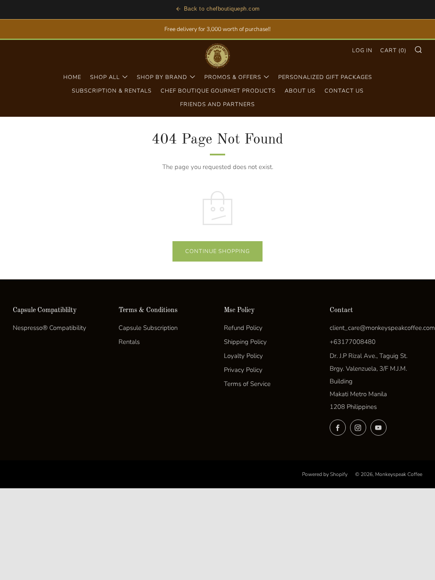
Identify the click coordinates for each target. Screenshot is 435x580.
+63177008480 (353, 342)
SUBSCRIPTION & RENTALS (112, 91)
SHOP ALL (105, 77)
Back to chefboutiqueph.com (222, 9)
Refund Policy (243, 328)
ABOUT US (300, 91)
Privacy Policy (243, 370)
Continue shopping (217, 251)
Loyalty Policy (243, 356)
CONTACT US (344, 91)
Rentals (129, 342)
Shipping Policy (245, 342)
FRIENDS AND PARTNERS (217, 104)
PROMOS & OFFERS (232, 77)
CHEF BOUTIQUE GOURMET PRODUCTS (218, 91)
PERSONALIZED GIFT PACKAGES (325, 77)
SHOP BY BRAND (162, 77)
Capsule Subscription (148, 328)
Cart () (393, 50)
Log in (362, 50)
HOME (72, 77)
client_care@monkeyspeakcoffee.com (382, 328)
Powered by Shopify (324, 474)
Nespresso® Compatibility (49, 328)
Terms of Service (247, 384)
